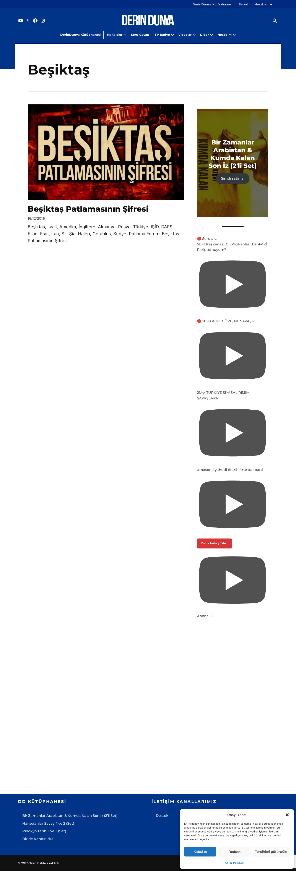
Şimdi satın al (232, 178)
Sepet (243, 4)
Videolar (185, 35)
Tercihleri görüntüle (271, 852)
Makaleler (114, 35)
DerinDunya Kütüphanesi (212, 4)
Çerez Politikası (234, 862)
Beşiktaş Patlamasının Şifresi (88, 209)
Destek (162, 816)
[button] (287, 815)
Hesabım (261, 4)
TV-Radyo (162, 35)
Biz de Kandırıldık (37, 839)
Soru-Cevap (140, 35)
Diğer (204, 35)
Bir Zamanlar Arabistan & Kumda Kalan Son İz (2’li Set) (69, 816)
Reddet (235, 852)
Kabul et (200, 852)
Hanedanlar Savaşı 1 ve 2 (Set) (48, 823)
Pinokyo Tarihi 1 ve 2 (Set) (44, 831)
